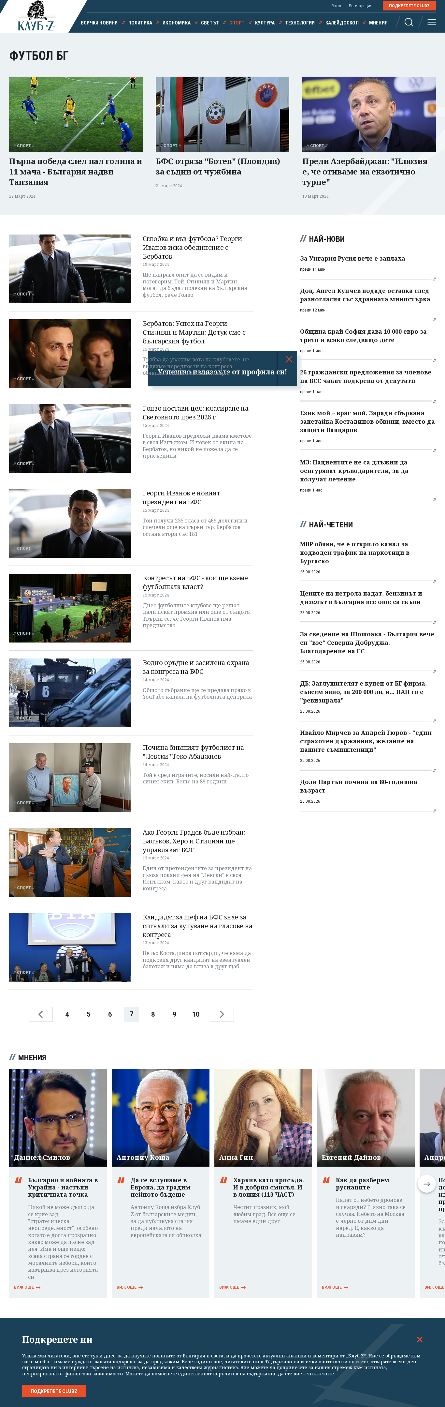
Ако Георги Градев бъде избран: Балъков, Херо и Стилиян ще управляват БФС (194, 841)
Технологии (300, 23)
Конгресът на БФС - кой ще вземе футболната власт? (196, 582)
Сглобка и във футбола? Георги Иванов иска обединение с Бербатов (192, 247)
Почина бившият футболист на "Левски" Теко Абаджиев (193, 752)
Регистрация (360, 6)
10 (195, 1014)
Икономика (177, 23)
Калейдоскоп (342, 23)
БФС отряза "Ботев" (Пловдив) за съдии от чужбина (218, 166)
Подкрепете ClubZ (409, 6)
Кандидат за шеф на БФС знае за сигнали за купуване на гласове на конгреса (197, 926)
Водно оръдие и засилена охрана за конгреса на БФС (196, 667)
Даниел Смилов (42, 1157)
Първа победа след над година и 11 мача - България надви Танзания (75, 171)
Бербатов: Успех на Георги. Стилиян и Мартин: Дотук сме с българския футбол (194, 332)
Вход (336, 6)
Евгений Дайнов (351, 1157)
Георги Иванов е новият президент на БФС (181, 497)
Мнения (378, 23)
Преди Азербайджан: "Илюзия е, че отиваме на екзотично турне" (364, 171)
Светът (210, 23)
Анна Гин (236, 1157)
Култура (265, 23)
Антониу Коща (143, 1157)
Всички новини (99, 23)
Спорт (237, 23)
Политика (140, 23)
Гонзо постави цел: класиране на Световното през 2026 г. (196, 412)
